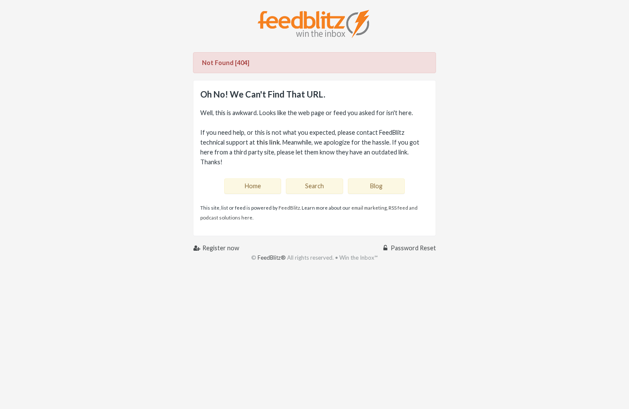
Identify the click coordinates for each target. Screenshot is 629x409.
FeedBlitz (289, 207)
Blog (376, 186)
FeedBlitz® (272, 257)
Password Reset (412, 248)
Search (314, 186)
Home (253, 186)
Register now (220, 248)
